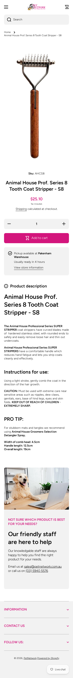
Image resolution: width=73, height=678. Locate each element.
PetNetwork (30, 658)
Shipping (21, 209)
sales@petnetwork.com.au (43, 566)
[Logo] (36, 7)
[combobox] (36, 20)
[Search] (7, 20)
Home (7, 32)
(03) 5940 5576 (37, 571)
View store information (28, 267)
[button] (67, 7)
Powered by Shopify (48, 658)
